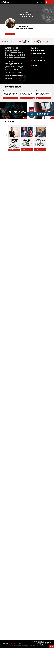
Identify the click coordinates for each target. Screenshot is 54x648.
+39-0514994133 (19, 643)
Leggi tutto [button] (6, 98)
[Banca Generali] (5, 2)
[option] (10, 95)
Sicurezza (32, 641)
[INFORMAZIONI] (41, 2)
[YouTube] (42, 644)
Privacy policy (35, 641)
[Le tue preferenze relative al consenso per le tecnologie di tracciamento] (53, 486)
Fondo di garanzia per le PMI (40, 643)
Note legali (39, 641)
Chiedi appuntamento (9, 33)
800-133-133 (13, 643)
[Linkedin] (40, 644)
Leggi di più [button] (11, 149)
